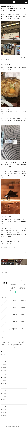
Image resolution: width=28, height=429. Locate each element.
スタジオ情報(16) (4, 247)
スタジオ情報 (3, 6)
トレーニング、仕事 (17, 342)
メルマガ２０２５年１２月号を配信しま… (17, 307)
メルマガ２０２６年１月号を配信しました (17, 300)
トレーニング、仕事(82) (12, 247)
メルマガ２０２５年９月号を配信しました (17, 328)
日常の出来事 (6, 342)
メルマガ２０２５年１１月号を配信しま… (17, 314)
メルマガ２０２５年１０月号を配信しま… (17, 321)
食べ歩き (17, 347)
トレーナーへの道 (7, 347)
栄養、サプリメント (7, 344)
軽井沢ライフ (18, 344)
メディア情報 (16, 340)
